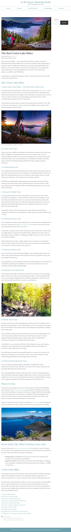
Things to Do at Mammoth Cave (11, 499)
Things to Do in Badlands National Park (13, 520)
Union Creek (36, 402)
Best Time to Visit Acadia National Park (13, 505)
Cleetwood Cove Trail (25, 224)
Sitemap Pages (48, 529)
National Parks (32, 8)
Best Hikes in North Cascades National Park (14, 511)
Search (56, 19)
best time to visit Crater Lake (22, 448)
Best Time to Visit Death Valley (10, 503)
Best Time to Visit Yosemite (9, 496)
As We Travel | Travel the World (35, 2)
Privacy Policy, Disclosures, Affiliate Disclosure (28, 529)
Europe (19, 8)
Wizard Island (44, 90)
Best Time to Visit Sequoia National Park (13, 501)
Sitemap (41, 529)
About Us (61, 8)
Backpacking (48, 8)
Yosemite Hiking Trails (8, 494)
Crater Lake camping (20, 390)
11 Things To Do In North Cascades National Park (16, 513)
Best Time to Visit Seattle (9, 507)
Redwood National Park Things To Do (12, 518)
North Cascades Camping (9, 509)
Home (8, 8)
